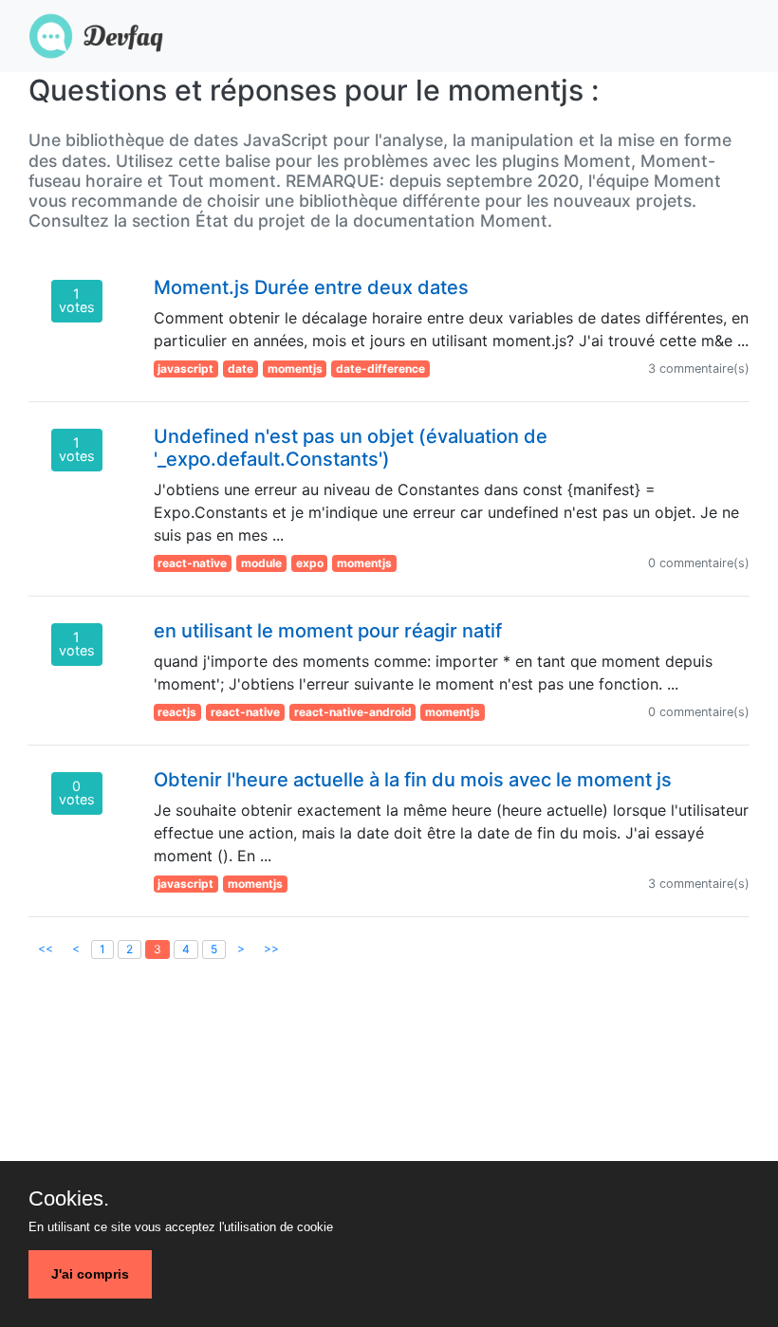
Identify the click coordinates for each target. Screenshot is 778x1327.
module (261, 563)
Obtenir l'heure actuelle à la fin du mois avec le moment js (413, 779)
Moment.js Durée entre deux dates (311, 287)
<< (45, 948)
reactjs (176, 712)
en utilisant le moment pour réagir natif (328, 630)
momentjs (295, 368)
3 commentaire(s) (699, 368)
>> (271, 948)
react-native (192, 563)
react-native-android (353, 712)
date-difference (380, 368)
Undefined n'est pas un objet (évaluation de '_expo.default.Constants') (350, 447)
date (240, 368)
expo (310, 563)
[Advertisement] (389, 1137)
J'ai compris (90, 1273)
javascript (185, 368)
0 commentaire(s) (699, 563)
